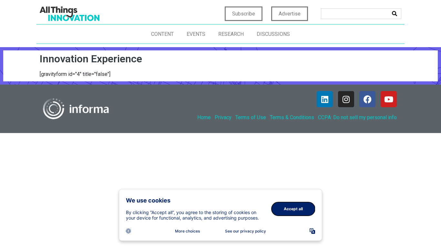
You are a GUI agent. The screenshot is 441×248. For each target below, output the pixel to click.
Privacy (223, 117)
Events (196, 34)
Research (231, 34)
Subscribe (243, 14)
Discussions (273, 34)
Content (162, 34)
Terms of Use (250, 117)
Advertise (290, 14)
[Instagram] (346, 99)
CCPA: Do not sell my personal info (357, 117)
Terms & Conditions (292, 117)
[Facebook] (367, 99)
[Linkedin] (325, 99)
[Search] (394, 14)
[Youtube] (389, 99)
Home (204, 117)
